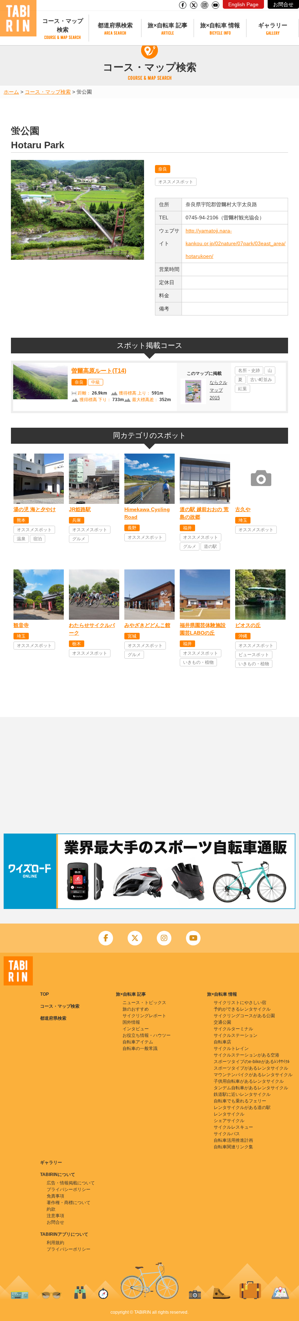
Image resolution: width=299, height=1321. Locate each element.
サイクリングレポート (144, 1015)
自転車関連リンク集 (233, 1146)
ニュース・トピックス (144, 1002)
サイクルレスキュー (233, 1127)
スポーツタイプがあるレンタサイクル (251, 1068)
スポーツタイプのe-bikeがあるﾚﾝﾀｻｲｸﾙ (252, 1061)
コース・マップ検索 (62, 25)
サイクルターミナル (233, 1028)
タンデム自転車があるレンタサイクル (251, 1087)
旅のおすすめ (136, 1009)
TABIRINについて (57, 1174)
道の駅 (210, 546)
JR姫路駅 (80, 509)
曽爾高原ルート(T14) (98, 371)
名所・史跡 (249, 370)
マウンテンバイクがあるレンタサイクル (253, 1074)
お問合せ (283, 4)
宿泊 (37, 538)
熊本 (21, 520)
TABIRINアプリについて (64, 1234)
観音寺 (21, 625)
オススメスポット (175, 181)
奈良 (162, 169)
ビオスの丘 (248, 625)
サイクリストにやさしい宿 (240, 1002)
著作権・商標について (68, 1202)
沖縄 (242, 636)
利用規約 (55, 1242)
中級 (95, 382)
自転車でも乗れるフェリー (240, 1101)
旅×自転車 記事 (167, 25)
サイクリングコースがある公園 (244, 1015)
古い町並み (261, 379)
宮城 (132, 636)
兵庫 (76, 520)
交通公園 (222, 1022)
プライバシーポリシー (68, 1189)
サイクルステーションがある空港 (246, 1055)
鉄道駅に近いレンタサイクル (242, 1094)
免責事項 (55, 1196)
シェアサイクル (229, 1120)
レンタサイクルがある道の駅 (242, 1107)
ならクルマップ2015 (218, 390)
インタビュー (136, 1028)
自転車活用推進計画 (233, 1140)
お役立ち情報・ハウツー (147, 1035)
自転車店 (222, 1041)
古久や (243, 509)
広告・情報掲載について (71, 1182)
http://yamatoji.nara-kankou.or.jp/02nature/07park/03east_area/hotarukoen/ (236, 243)
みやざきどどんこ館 (147, 625)
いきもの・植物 (198, 662)
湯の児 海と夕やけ (34, 509)
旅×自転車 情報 (220, 25)
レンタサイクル (229, 1114)
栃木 (76, 643)
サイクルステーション (235, 1035)
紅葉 (242, 388)
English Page (243, 4)
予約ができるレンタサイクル (242, 1009)
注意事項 (55, 1215)
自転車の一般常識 (140, 1048)
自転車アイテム (138, 1041)
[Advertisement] (149, 775)
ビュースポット (253, 654)
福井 (187, 527)
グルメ (78, 538)
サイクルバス (227, 1133)
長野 (132, 527)
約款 (51, 1209)
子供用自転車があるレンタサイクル (249, 1081)
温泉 (21, 538)
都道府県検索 (115, 25)
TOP (44, 994)
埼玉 (242, 520)
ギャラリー (272, 25)
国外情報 (131, 1022)
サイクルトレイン (231, 1048)
